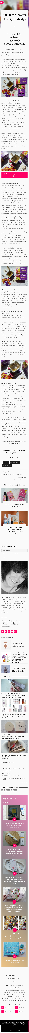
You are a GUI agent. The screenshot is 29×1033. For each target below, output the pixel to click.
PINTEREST (21, 1007)
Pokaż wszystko (24, 782)
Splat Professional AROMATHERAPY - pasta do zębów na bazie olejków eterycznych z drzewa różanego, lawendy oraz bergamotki (19, 657)
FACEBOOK (8, 1007)
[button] (14, 26)
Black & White (6, 773)
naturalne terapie (14, 462)
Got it (19, 1030)
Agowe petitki (7, 771)
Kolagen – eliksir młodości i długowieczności (11, 474)
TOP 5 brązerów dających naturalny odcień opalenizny (18, 645)
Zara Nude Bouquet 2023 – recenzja (13, 768)
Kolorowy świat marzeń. (11, 776)
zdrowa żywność (6, 465)
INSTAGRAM (8, 1011)
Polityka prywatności (14, 978)
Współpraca (14, 980)
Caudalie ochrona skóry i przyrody (19, 479)
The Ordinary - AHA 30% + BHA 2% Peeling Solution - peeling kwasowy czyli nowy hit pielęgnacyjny (19, 669)
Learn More (11, 1030)
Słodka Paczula (7, 766)
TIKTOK (21, 1011)
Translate (16, 553)
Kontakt (14, 981)
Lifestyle (6, 462)
